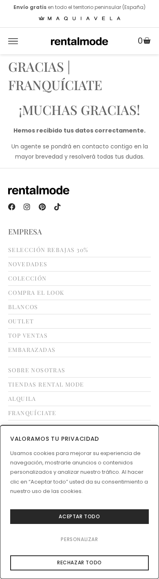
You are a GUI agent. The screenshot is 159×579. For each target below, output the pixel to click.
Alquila (22, 399)
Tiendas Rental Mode (46, 384)
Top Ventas (28, 335)
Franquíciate (32, 413)
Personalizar (79, 539)
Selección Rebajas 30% (48, 250)
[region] (79, 502)
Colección (27, 278)
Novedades (28, 264)
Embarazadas (31, 350)
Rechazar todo (79, 562)
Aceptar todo (79, 516)
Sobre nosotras (37, 370)
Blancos (23, 307)
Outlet (21, 321)
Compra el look (36, 293)
